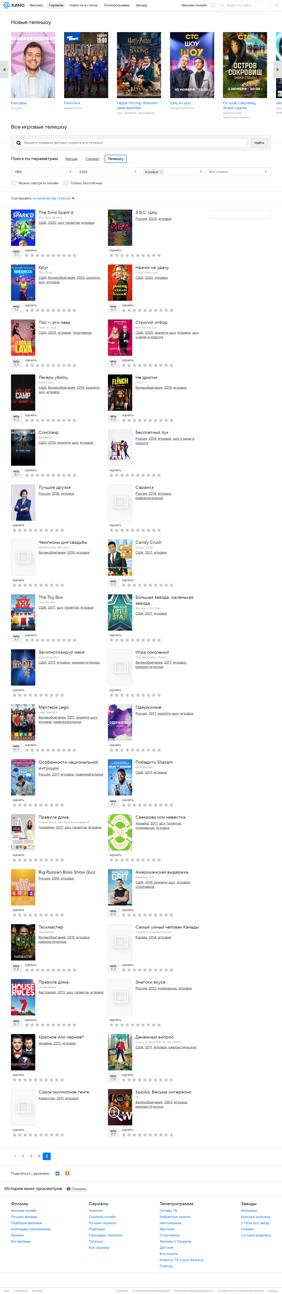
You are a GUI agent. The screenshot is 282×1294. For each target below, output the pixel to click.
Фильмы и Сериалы (175, 1241)
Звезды (249, 1203)
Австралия (47, 992)
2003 (168, 1102)
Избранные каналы (175, 1217)
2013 (61, 992)
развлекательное (149, 498)
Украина (141, 823)
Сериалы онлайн (102, 1217)
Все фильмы (21, 1241)
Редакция (122, 1290)
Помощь (166, 1266)
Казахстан (47, 1098)
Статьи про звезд (255, 1223)
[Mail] (7, 5)
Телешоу (96, 1241)
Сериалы (98, 1203)
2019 (80, 387)
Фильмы (19, 1203)
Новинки (96, 1210)
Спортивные (170, 1235)
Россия (141, 219)
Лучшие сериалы (102, 1223)
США (42, 223)
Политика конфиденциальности (194, 1290)
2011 (148, 1047)
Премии (17, 1235)
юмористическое (86, 662)
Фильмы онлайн (24, 1210)
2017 (148, 552)
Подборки (97, 1229)
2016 (55, 878)
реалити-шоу (165, 332)
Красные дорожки (255, 1217)
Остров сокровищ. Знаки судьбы (239, 105)
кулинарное (144, 828)
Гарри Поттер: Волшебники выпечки (138, 105)
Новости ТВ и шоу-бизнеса (181, 1260)
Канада (141, 937)
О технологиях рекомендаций (151, 1290)
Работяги (72, 103)
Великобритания (61, 278)
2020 (52, 223)
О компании (20, 1290)
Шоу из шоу (180, 103)
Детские (166, 1247)
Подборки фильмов (26, 1223)
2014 (152, 937)
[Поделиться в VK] (57, 1173)
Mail (6, 1290)
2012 (152, 988)
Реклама (37, 1290)
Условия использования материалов (241, 1290)
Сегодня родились (256, 1235)
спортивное (82, 332)
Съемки (247, 1229)
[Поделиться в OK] (67, 1173)
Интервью (249, 1210)
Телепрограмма (176, 1203)
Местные (167, 1229)
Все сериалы (99, 1247)
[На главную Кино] (17, 5)
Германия (46, 827)
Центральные (171, 1223)
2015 (71, 937)
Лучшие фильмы (24, 1217)
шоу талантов (69, 223)
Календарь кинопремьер (31, 1229)
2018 (152, 438)
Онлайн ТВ (168, 1210)
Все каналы (169, 1254)
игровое (88, 223)
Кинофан (19, 103)
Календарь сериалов (105, 1235)
